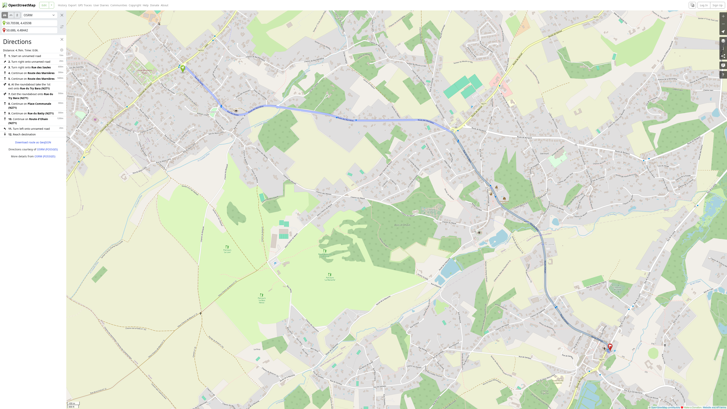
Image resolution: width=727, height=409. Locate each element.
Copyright (135, 5)
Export (72, 5)
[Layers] (723, 40)
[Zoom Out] (723, 23)
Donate (154, 5)
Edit (44, 5)
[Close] (62, 15)
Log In (704, 5)
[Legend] (723, 48)
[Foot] (17, 15)
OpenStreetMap (21, 5)
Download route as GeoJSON (33, 142)
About (164, 5)
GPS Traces (85, 5)
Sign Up (718, 5)
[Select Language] (692, 5)
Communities (118, 5)
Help (146, 5)
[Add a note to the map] (723, 65)
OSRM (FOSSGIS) (47, 149)
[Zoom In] (723, 16)
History (62, 5)
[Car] (5, 15)
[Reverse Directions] (62, 27)
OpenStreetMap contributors (665, 407)
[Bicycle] (11, 15)
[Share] (723, 56)
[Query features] (723, 75)
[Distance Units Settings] (61, 50)
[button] (182, 69)
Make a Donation (693, 407)
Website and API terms (714, 407)
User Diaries (101, 5)
